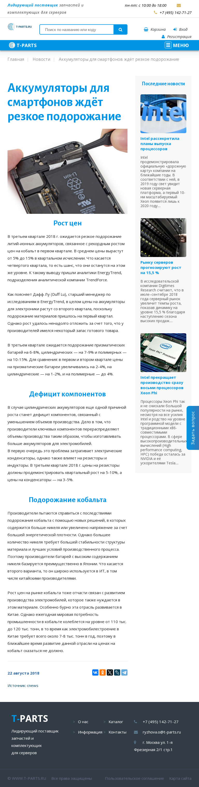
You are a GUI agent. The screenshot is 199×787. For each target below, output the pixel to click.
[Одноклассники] (103, 672)
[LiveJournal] (117, 672)
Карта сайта (180, 778)
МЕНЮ (180, 45)
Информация (90, 732)
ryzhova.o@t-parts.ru (162, 732)
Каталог (116, 721)
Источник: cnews (23, 685)
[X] (110, 672)
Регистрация (178, 36)
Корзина (158, 29)
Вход (182, 29)
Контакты (117, 732)
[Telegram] (124, 672)
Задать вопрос (193, 428)
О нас (83, 721)
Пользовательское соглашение (134, 778)
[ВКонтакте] (95, 672)
